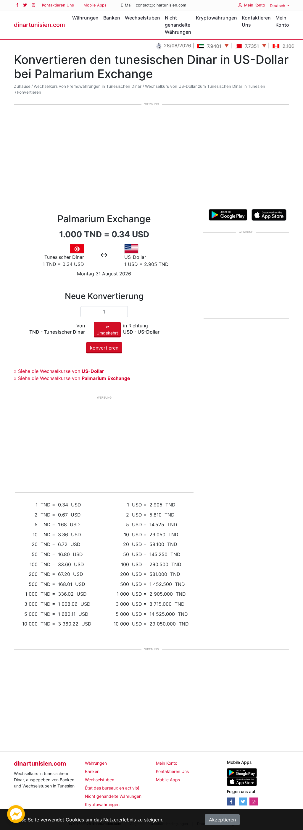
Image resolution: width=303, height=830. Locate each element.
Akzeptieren (222, 820)
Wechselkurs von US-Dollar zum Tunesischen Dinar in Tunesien (205, 86)
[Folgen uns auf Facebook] (17, 5)
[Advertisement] (151, 152)
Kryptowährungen (216, 18)
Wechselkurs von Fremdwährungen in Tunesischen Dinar (87, 86)
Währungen (85, 18)
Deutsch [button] (278, 5)
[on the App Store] (269, 214)
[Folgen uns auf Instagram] (33, 5)
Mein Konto (254, 5)
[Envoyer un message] (16, 813)
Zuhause (22, 86)
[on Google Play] (228, 214)
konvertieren (29, 92)
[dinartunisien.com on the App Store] (242, 781)
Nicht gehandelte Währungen (178, 25)
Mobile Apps (95, 5)
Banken (111, 18)
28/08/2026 (169, 45)
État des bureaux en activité (112, 787)
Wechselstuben (142, 18)
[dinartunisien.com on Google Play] (242, 772)
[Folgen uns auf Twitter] (25, 5)
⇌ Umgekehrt (107, 329)
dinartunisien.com (39, 24)
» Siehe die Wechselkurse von (59, 371)
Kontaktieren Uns (58, 5)
